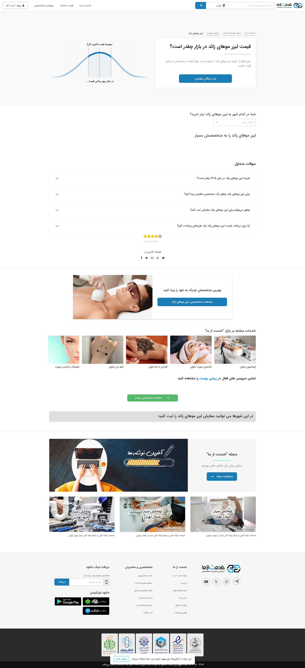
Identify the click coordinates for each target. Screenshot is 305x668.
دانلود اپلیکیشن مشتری (143, 590)
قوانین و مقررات (180, 612)
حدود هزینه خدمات (232, 33)
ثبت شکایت (147, 612)
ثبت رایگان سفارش (205, 78)
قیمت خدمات (66, 5)
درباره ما (184, 583)
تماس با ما (183, 597)
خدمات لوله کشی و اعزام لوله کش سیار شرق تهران (92, 535)
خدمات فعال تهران (145, 575)
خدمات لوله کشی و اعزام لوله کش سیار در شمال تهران (160, 535)
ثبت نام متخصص (145, 597)
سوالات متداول (181, 605)
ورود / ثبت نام (13, 5)
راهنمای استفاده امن (144, 605)
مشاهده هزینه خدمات (143, 583)
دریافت (61, 582)
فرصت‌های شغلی (180, 590)
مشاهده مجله (225, 476)
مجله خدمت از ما (180, 575)
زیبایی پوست (212, 33)
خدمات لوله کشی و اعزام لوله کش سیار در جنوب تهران (231, 535)
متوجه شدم (121, 659)
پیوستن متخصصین (43, 5)
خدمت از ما (85, 5)
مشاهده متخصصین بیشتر (148, 398)
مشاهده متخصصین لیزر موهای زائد (192, 302)
